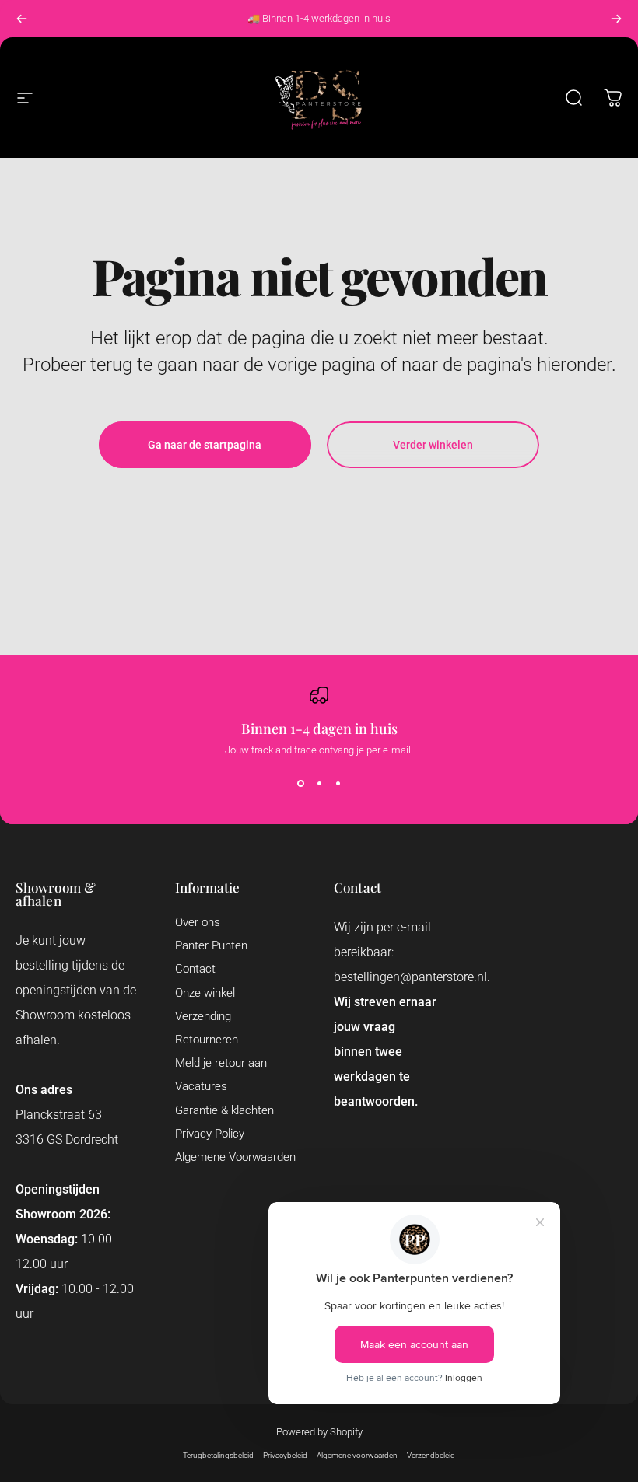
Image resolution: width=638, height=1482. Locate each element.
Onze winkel (205, 993)
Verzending (203, 1016)
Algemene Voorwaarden (235, 1157)
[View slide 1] (300, 783)
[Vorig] (22, 18)
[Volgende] (616, 18)
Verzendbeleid (431, 1455)
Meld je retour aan (221, 1063)
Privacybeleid (285, 1455)
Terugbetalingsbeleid (218, 1455)
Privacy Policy (209, 1134)
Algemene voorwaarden (357, 1455)
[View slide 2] (319, 783)
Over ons (197, 922)
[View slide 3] (337, 783)
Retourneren (206, 1040)
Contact (195, 969)
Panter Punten (211, 945)
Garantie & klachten (224, 1110)
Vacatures (201, 1086)
